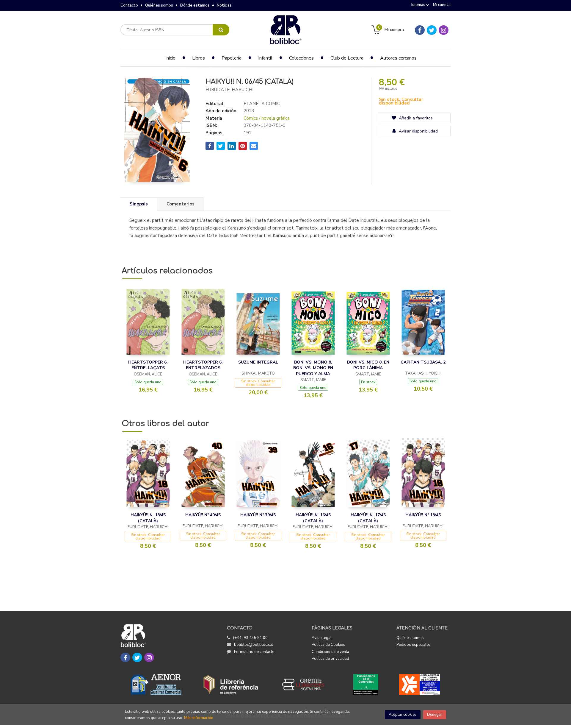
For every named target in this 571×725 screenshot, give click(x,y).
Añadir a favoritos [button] (415, 118)
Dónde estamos (195, 5)
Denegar (434, 714)
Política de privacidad (330, 658)
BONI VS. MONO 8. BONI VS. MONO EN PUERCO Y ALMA (313, 368)
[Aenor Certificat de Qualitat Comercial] (156, 684)
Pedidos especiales (413, 644)
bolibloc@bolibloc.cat (253, 644)
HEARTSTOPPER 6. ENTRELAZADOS (203, 365)
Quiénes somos (159, 5)
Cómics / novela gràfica (267, 118)
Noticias (224, 5)
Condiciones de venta (330, 651)
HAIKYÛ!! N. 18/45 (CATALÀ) (148, 518)
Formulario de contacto (254, 651)
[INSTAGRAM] (443, 30)
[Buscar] (221, 29)
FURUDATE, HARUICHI (229, 90)
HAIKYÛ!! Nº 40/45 (203, 515)
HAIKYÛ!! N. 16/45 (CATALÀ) (313, 518)
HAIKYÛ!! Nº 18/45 (423, 515)
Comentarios (180, 204)
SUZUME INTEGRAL (258, 362)
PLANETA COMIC (262, 104)
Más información (198, 718)
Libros (198, 58)
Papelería (231, 58)
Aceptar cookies (403, 714)
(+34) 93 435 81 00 (250, 637)
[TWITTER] (432, 30)
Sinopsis (139, 204)
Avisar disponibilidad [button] (418, 131)
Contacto (129, 5)
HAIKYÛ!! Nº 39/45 (258, 515)
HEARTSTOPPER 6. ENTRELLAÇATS (148, 365)
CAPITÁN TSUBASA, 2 (423, 362)
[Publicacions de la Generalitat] (365, 684)
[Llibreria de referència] (231, 684)
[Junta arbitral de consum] (419, 684)
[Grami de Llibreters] (306, 684)
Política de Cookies (328, 644)
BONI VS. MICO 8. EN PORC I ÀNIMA (368, 365)
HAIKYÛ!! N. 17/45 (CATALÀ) (368, 518)
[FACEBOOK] (420, 30)
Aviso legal (322, 637)
